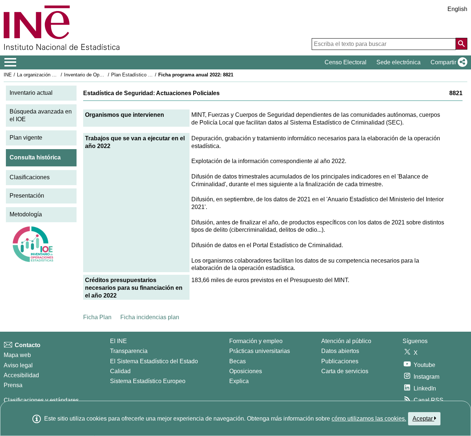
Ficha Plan (97, 317)
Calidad (120, 371)
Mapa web (17, 355)
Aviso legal (18, 365)
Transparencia (129, 351)
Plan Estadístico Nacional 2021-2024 (150, 75)
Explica (239, 381)
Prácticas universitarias (259, 351)
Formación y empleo (256, 341)
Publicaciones (339, 361)
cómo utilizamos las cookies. (369, 418)
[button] (447, 62)
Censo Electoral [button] (345, 62)
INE (8, 75)
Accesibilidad (21, 375)
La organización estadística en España (58, 75)
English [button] (457, 9)
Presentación (27, 195)
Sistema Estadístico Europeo (147, 381)
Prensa (13, 385)
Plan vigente (26, 137)
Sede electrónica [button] (398, 62)
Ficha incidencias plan (149, 317)
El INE (118, 341)
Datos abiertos (340, 351)
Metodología (26, 214)
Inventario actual (31, 93)
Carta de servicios (344, 371)
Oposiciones (245, 371)
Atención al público (346, 341)
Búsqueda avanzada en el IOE (41, 115)
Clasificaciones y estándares (41, 400)
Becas (237, 361)
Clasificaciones (30, 177)
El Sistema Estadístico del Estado (154, 361)
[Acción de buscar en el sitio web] (461, 44)
